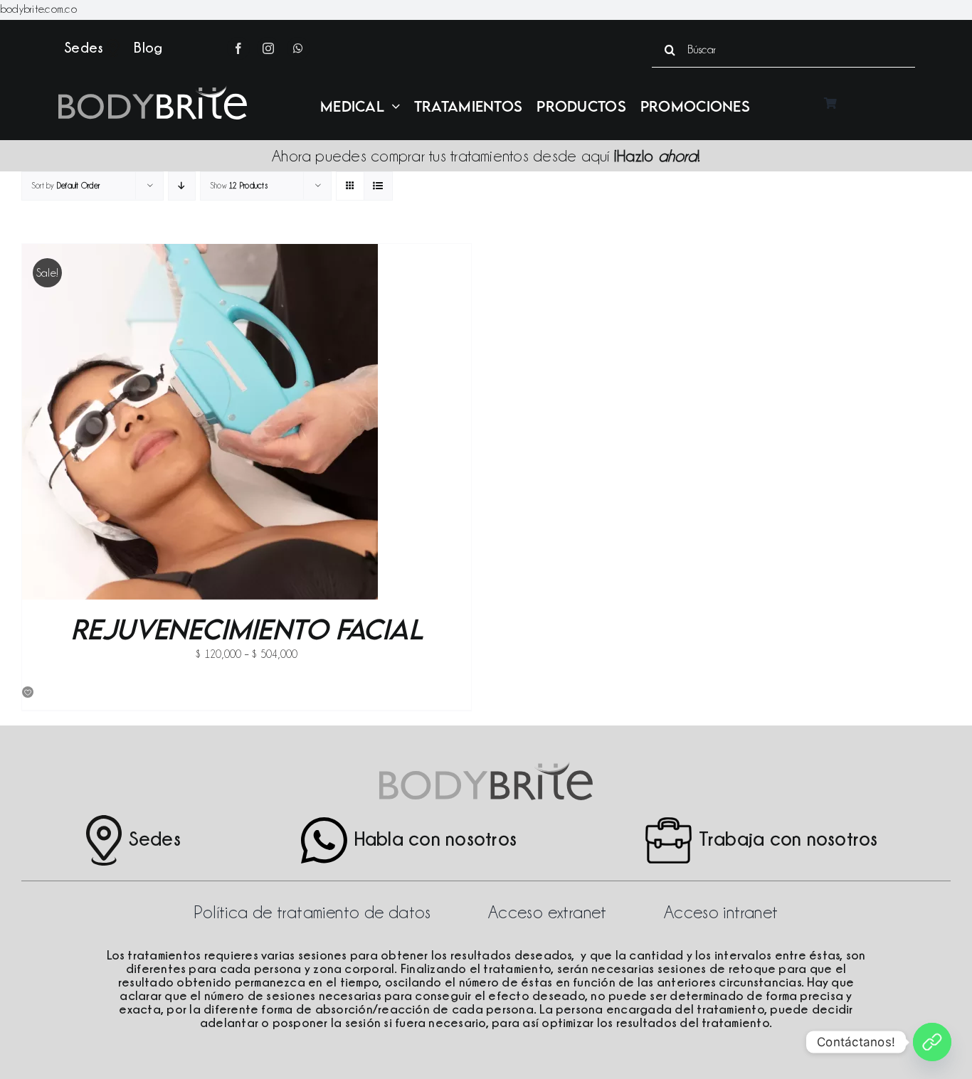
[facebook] (238, 48)
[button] (28, 692)
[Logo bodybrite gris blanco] (152, 91)
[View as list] (378, 186)
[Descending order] (182, 186)
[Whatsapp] (932, 1042)
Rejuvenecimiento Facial (246, 629)
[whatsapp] (298, 48)
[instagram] (268, 48)
